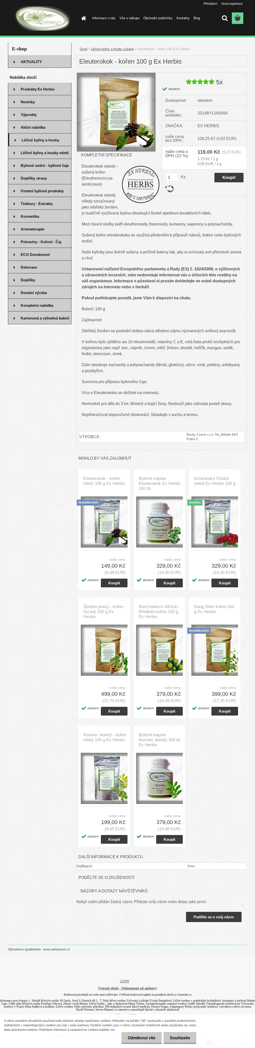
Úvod (83, 49)
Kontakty (183, 18)
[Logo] (42, 18)
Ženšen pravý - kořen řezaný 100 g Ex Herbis (103, 611)
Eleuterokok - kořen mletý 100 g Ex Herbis (104, 481)
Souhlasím (180, 1038)
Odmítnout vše (141, 1038)
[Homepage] (82, 18)
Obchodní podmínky (158, 18)
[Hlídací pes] (169, 187)
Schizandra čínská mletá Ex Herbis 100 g (214, 481)
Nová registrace (232, 3)
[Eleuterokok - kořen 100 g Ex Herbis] (116, 74)
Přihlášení (210, 3)
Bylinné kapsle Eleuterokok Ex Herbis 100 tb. (160, 483)
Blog (196, 18)
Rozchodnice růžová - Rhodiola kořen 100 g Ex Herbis (159, 611)
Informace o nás (104, 18)
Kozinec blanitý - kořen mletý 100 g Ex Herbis (104, 737)
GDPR (124, 981)
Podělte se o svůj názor (213, 917)
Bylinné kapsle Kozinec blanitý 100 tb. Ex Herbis (160, 740)
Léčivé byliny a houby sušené (112, 49)
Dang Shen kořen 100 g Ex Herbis (214, 609)
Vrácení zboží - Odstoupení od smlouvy (127, 988)
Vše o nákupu (129, 18)
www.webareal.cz (56, 949)
